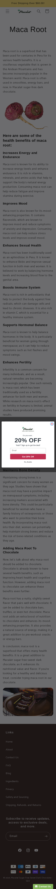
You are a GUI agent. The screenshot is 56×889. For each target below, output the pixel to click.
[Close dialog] (52, 424)
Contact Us (44, 886)
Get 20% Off (28, 457)
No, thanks (28, 462)
